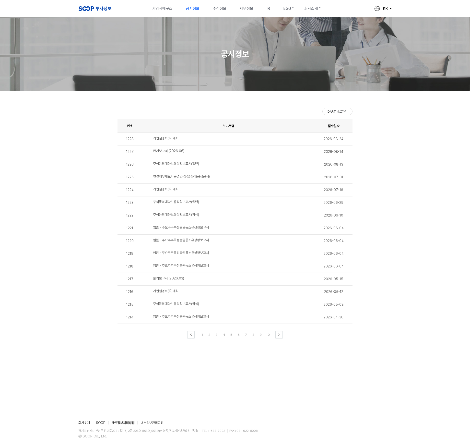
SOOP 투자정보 (95, 8)
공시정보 (193, 8)
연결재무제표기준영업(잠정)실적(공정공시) (181, 176)
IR (268, 8)
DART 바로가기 (337, 111)
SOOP (101, 423)
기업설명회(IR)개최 (165, 138)
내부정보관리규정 (152, 423)
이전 (191, 334)
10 (268, 335)
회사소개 (311, 8)
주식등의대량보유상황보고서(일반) (176, 164)
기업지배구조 (162, 8)
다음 (279, 334)
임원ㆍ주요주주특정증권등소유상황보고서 (181, 227)
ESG (287, 8)
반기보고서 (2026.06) (168, 151)
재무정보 (246, 8)
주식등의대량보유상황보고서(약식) (176, 215)
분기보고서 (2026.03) (168, 278)
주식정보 (219, 8)
